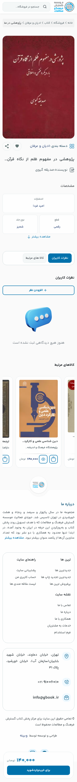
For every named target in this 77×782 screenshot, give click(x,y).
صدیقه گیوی (44, 170)
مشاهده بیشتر (14, 538)
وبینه (24, 735)
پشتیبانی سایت (26, 570)
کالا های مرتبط (35, 258)
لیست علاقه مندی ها (23, 584)
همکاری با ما (63, 619)
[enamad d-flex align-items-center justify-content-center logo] (38, 704)
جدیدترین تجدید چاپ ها (56, 577)
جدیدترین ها (63, 570)
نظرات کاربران (60, 258)
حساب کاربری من (25, 577)
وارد (36, 770)
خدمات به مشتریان (59, 625)
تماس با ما (64, 605)
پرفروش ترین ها (60, 584)
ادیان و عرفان (40, 146)
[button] (17, 146)
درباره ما (66, 612)
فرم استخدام (62, 632)
